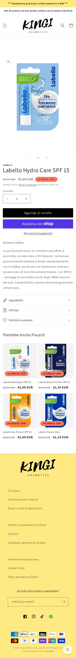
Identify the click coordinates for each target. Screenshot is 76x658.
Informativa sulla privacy (23, 559)
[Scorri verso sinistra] (29, 157)
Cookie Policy (16, 568)
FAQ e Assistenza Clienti (23, 577)
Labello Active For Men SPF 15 (54, 382)
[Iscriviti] (63, 601)
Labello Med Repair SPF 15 (17, 382)
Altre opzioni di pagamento (38, 233)
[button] (5, 25)
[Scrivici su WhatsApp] (51, 616)
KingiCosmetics (26, 648)
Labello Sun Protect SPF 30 (17, 431)
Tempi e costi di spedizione (25, 508)
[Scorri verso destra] (46, 157)
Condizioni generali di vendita (26, 542)
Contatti (13, 534)
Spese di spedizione (28, 184)
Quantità (8, 191)
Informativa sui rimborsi (23, 499)
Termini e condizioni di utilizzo (27, 525)
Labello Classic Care (49, 431)
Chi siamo (14, 490)
